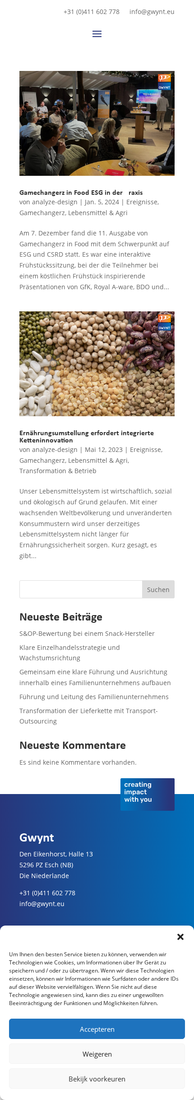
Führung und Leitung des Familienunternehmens (94, 696)
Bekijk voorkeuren (97, 1078)
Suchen (158, 589)
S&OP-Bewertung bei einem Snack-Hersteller (87, 633)
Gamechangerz (42, 212)
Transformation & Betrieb (58, 470)
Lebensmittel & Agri (98, 212)
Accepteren (97, 1029)
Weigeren (97, 1053)
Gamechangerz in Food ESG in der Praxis (81, 193)
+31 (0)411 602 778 (92, 12)
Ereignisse (141, 201)
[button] (180, 936)
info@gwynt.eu (152, 12)
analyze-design (55, 201)
